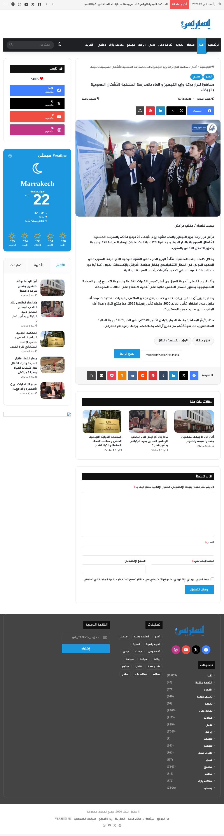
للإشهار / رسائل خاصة (141, 818)
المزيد (89, 44)
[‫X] (183, 375)
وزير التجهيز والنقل (172, 341)
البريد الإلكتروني (203, 561)
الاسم (209, 542)
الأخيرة (38, 265)
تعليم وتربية (204, 696)
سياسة (207, 746)
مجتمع (131, 44)
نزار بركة (202, 341)
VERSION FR (63, 818)
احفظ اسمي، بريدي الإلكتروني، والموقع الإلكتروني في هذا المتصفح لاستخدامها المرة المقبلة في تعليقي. (146, 579)
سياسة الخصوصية (85, 818)
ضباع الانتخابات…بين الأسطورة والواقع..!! (23, 386)
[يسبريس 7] (197, 24)
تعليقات (15, 265)
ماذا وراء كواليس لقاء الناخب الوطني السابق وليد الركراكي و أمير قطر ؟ (149, 441)
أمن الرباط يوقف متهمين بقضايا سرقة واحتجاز (197, 439)
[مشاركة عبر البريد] (101, 375)
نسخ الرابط (127, 353)
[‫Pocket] (111, 375)
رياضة (141, 44)
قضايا (209, 760)
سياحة (208, 739)
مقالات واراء (116, 44)
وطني (102, 44)
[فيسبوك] (194, 375)
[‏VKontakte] (132, 375)
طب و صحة (205, 753)
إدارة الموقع (105, 818)
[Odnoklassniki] (122, 375)
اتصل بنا (120, 818)
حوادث (208, 718)
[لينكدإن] (160, 110)
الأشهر (60, 265)
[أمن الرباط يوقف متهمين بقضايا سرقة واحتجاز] (194, 421)
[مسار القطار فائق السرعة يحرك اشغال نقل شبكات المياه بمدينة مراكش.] (52, 365)
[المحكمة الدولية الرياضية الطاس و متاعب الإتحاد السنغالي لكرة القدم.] (102, 421)
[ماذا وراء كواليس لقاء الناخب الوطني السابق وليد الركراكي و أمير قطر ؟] (148, 421)
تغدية (179, 44)
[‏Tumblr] (163, 375)
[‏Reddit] (142, 375)
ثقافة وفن (165, 44)
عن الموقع (163, 818)
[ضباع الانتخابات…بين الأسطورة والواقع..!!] (52, 390)
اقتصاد (191, 44)
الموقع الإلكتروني (135, 561)
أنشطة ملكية (203, 682)
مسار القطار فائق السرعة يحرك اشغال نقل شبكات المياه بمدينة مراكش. (24, 365)
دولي (152, 44)
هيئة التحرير (204, 99)
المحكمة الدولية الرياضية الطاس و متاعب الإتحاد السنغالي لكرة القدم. (126, 4)
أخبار (201, 44)
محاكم (208, 774)
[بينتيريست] (150, 110)
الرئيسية (213, 44)
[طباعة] (140, 110)
